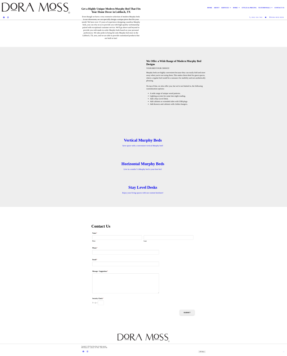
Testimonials (264, 8)
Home (209, 8)
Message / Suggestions (100, 271)
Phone (94, 248)
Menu (202, 351)
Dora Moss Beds (277, 17)
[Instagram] (8, 17)
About (216, 8)
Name (94, 233)
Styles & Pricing (249, 8)
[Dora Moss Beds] (36, 8)
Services (225, 8)
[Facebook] (4, 17)
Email (94, 259)
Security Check (97, 298)
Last (145, 241)
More (235, 8)
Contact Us (279, 8)
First (93, 241)
